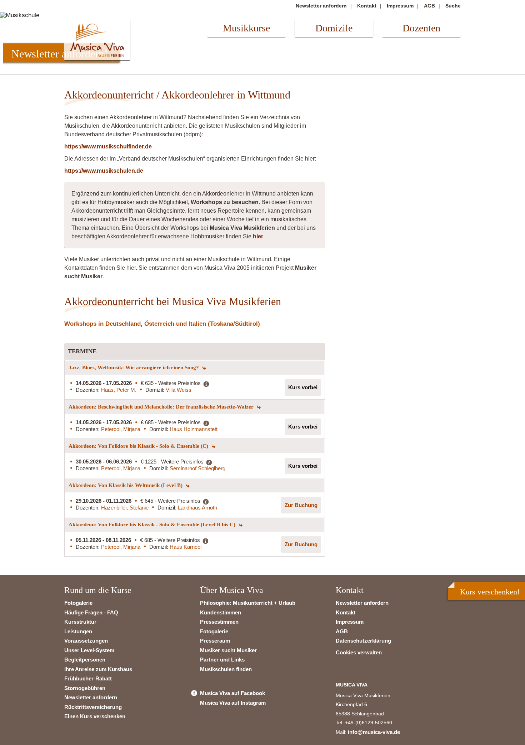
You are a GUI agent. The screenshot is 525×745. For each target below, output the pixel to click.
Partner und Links (222, 660)
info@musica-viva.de (374, 732)
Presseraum (215, 641)
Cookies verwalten (359, 652)
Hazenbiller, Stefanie (125, 508)
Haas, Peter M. (118, 390)
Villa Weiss (178, 390)
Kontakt (366, 6)
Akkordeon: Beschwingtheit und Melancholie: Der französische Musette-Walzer (162, 407)
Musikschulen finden (226, 669)
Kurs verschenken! (490, 591)
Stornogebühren (84, 688)
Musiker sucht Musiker (228, 650)
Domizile (333, 28)
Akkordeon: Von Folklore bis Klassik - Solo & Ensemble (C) (139, 446)
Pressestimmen (219, 622)
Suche (453, 6)
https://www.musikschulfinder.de (108, 146)
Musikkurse (246, 28)
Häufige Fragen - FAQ (91, 612)
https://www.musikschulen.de (103, 171)
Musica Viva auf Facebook (232, 693)
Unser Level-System (89, 650)
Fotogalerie (78, 603)
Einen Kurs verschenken (94, 716)
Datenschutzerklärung (363, 641)
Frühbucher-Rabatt (88, 678)
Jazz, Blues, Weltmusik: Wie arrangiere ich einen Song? (134, 367)
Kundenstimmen (220, 612)
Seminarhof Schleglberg (197, 468)
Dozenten (421, 28)
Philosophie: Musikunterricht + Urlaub (247, 603)
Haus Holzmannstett (194, 429)
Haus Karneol (185, 547)
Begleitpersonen (84, 660)
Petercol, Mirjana (120, 429)
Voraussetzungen (86, 641)
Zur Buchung (301, 505)
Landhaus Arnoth (197, 508)
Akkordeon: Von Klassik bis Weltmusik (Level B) (126, 485)
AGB (429, 6)
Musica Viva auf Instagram (233, 703)
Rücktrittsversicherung (93, 707)
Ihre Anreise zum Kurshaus (98, 669)
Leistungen (78, 631)
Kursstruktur (80, 622)
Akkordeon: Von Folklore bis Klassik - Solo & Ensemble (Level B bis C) (153, 524)
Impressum (400, 6)
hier (258, 236)
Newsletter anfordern (321, 6)
